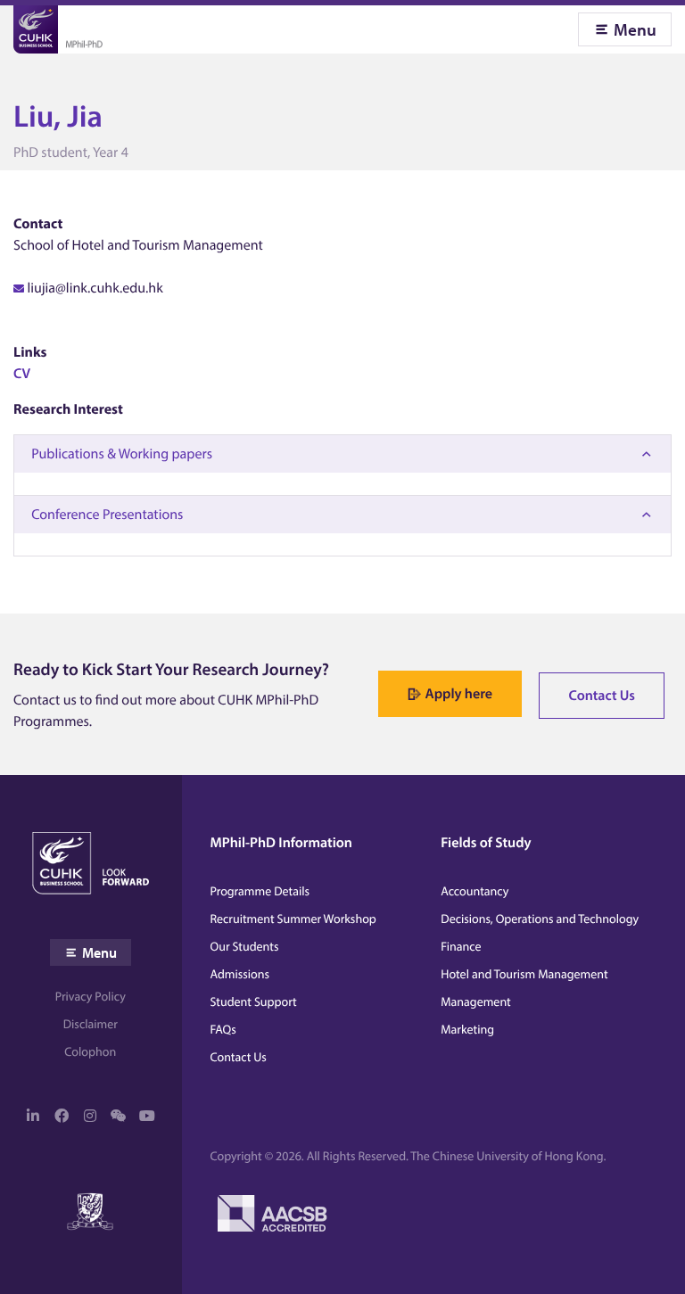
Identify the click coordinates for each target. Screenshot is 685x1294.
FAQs (223, 1029)
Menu (635, 29)
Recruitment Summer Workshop (293, 919)
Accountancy (474, 891)
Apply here (458, 694)
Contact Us (601, 696)
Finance (461, 946)
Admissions (240, 974)
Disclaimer (90, 1024)
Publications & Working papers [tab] (121, 454)
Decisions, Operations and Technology (540, 919)
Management (475, 1001)
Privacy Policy (90, 996)
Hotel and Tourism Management (524, 974)
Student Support (253, 1001)
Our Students (244, 946)
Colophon (90, 1051)
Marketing (467, 1029)
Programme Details (260, 891)
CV (21, 374)
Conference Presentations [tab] (107, 514)
